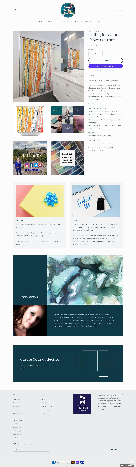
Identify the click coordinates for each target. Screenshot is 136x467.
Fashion (16, 424)
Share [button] (92, 75)
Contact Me (128, 465)
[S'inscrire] (47, 449)
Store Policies (46, 403)
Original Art (17, 399)
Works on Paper (18, 403)
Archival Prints (18, 406)
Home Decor (17, 410)
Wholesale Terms (47, 406)
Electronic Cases (18, 417)
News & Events (46, 410)
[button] (15, 10)
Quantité (91, 49)
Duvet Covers (17, 413)
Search (44, 399)
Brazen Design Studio (70, 466)
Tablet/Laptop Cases (19, 420)
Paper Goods (17, 427)
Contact (44, 417)
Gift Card (44, 413)
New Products (17, 434)
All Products (17, 438)
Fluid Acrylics (17, 431)
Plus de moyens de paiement (105, 71)
